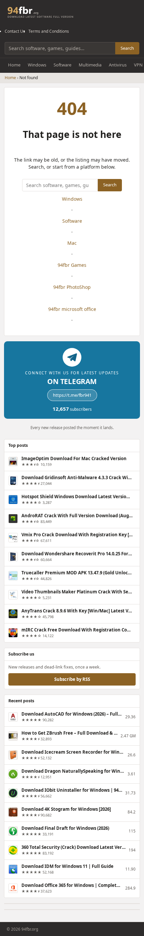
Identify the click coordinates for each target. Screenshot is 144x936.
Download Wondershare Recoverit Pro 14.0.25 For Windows (77, 554)
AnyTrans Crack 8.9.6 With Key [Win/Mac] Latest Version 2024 (77, 611)
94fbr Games (72, 265)
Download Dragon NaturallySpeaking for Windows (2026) (73, 771)
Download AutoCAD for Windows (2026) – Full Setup (71, 714)
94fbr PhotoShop (72, 287)
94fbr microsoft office (72, 309)
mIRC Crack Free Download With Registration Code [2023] (77, 630)
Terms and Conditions (48, 31)
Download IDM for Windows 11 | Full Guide (67, 866)
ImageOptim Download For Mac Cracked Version (74, 458)
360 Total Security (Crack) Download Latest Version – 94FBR (73, 847)
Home (14, 65)
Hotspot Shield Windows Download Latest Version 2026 (77, 497)
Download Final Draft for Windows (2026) (65, 828)
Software (62, 65)
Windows (37, 65)
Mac (72, 243)
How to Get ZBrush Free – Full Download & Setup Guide (69, 733)
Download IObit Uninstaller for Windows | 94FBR (71, 790)
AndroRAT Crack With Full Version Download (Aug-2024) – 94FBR (77, 516)
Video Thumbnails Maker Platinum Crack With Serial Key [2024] (77, 592)
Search (127, 48)
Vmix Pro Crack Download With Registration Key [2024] (77, 535)
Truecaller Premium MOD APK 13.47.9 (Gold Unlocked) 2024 (77, 573)
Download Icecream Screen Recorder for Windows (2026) (73, 752)
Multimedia (90, 65)
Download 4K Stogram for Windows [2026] (66, 809)
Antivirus (118, 65)
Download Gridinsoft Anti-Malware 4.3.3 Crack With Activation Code (77, 478)
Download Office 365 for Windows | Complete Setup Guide (71, 885)
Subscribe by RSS (72, 679)
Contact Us (15, 31)
